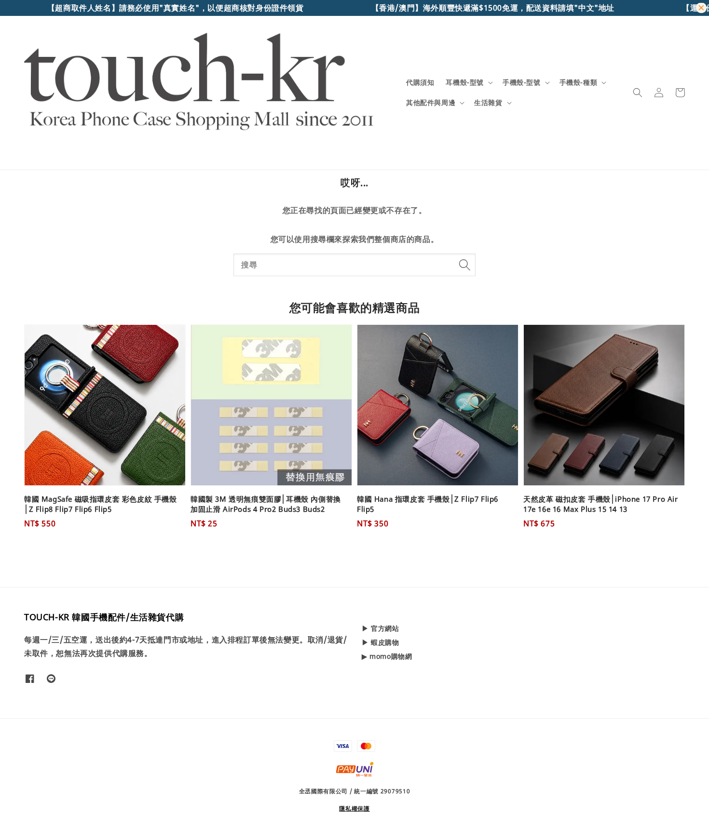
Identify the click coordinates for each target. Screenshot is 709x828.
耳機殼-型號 (465, 82)
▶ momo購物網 (387, 656)
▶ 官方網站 (380, 628)
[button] (637, 92)
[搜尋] (464, 264)
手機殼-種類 (578, 82)
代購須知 (420, 82)
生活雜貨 (488, 102)
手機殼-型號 (522, 82)
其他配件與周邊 (430, 102)
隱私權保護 (354, 808)
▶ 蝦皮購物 (380, 642)
